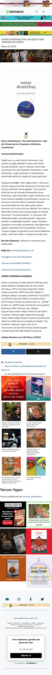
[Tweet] (38, 351)
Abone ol (26, 655)
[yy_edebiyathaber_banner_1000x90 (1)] (26, 346)
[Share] (13, 351)
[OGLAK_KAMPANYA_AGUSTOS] (39, 553)
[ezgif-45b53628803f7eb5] (26, 19)
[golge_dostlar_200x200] (38, 400)
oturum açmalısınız (32, 496)
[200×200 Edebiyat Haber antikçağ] (13, 553)
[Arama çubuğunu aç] (36, 12)
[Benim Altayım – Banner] (13, 580)
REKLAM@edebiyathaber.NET (26, 618)
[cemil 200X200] (39, 526)
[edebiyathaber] (26, 25)
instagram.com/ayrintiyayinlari (16, 257)
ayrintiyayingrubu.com (23, 250)
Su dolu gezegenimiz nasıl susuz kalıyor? (25, 374)
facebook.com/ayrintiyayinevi (16, 269)
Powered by (20, 663)
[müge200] (13, 526)
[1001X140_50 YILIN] (26, 7)
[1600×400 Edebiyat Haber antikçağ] (26, 61)
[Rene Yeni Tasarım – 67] (39, 587)
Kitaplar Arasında (13, 362)
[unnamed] (13, 400)
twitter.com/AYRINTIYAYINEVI (16, 263)
